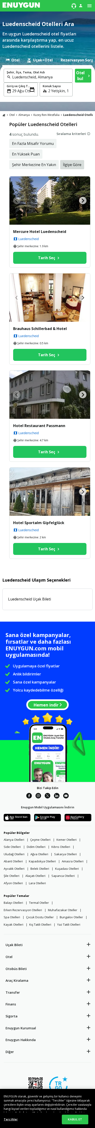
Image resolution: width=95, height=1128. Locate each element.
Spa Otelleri (12, 917)
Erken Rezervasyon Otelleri (23, 910)
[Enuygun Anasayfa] (21, 5)
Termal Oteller (39, 903)
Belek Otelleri (39, 869)
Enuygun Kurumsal (21, 1028)
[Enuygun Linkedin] (56, 796)
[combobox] (41, 77)
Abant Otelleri (13, 861)
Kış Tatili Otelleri (40, 924)
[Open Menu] (89, 6)
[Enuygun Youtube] (66, 796)
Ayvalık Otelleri (14, 869)
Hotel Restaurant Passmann (39, 425)
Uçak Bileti (14, 945)
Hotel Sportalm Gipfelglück (38, 522)
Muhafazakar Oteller (62, 910)
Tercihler (11, 1119)
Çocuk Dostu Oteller (40, 917)
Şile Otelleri (11, 876)
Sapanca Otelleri (63, 876)
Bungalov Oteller (71, 917)
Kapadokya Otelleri (42, 861)
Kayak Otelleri (13, 924)
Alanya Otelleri (14, 840)
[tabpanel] (47, 83)
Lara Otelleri (37, 883)
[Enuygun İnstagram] (38, 796)
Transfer (13, 992)
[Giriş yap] (81, 5)
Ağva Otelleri (39, 854)
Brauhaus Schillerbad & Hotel (40, 328)
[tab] (12, 60)
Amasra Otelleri (72, 861)
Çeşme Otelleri (40, 840)
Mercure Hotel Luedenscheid (39, 231)
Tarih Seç (46, 257)
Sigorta (12, 1016)
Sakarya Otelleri (65, 854)
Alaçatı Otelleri (35, 876)
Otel (9, 957)
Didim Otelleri (36, 847)
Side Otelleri (12, 847)
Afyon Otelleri (13, 883)
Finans (11, 1004)
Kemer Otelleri (66, 840)
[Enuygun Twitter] (47, 796)
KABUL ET (75, 1119)
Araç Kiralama (17, 980)
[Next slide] (82, 200)
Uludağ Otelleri (14, 854)
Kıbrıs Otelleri (60, 847)
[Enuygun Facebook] (29, 796)
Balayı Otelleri (13, 903)
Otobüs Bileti (16, 969)
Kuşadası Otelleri (67, 869)
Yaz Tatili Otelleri (68, 924)
